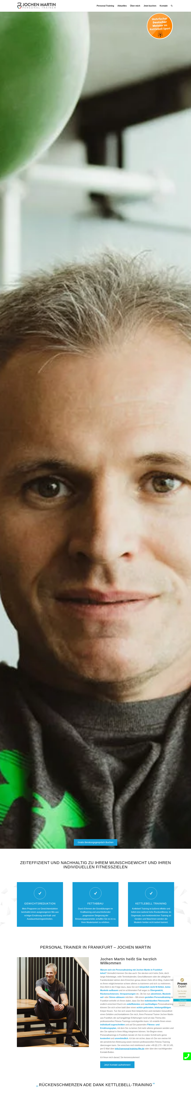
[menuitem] (105, 6)
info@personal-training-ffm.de (129, 1049)
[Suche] (171, 6)
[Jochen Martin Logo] (36, 6)
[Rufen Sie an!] (187, 1056)
